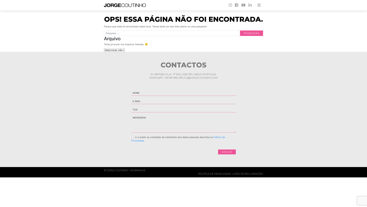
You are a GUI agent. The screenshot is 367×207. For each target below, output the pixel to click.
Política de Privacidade (215, 173)
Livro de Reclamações (248, 173)
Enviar (227, 152)
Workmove (137, 170)
